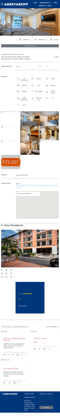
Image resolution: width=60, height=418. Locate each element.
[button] (52, 326)
